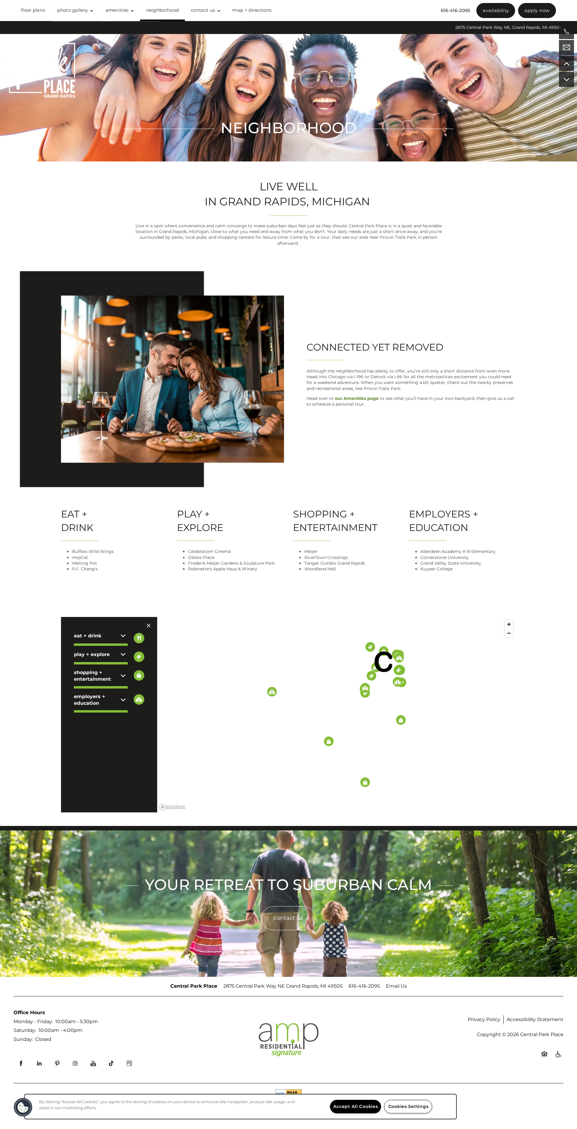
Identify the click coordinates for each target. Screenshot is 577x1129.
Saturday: (25, 1030)
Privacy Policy (484, 1019)
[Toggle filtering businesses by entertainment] (139, 657)
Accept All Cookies (355, 1106)
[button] (495, 10)
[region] (336, 714)
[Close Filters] (148, 626)
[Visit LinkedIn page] (39, 1063)
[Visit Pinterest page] (57, 1063)
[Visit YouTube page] (93, 1063)
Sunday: (23, 1039)
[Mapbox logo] (172, 807)
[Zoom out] (509, 633)
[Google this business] (129, 1063)
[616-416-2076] (566, 31)
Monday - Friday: (33, 1022)
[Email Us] (566, 47)
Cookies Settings (408, 1106)
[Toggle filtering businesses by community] (139, 699)
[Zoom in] (509, 624)
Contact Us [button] (288, 918)
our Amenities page (357, 398)
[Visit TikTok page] (111, 1063)
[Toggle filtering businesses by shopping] (139, 675)
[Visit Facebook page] (21, 1063)
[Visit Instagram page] (75, 1063)
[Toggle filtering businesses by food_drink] (139, 638)
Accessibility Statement (535, 1019)
